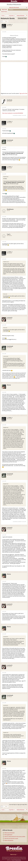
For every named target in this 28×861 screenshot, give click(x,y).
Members (11, 9)
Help (26, 813)
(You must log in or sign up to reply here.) (18, 804)
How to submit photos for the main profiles (15, 836)
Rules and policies (9, 840)
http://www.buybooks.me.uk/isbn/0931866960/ (12, 113)
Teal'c (8, 234)
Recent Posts (4, 11)
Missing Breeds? (8, 834)
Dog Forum (4, 9)
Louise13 (9, 317)
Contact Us (23, 813)
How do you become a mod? (11, 838)
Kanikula (9, 100)
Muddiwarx (10, 209)
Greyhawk (10, 140)
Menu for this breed (14, 7)
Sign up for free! (23, 93)
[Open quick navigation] (26, 15)
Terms (13, 860)
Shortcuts (25, 1)
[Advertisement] (14, 77)
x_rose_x (9, 24)
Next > (6, 21)
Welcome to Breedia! (10, 833)
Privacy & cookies (18, 860)
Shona (9, 385)
